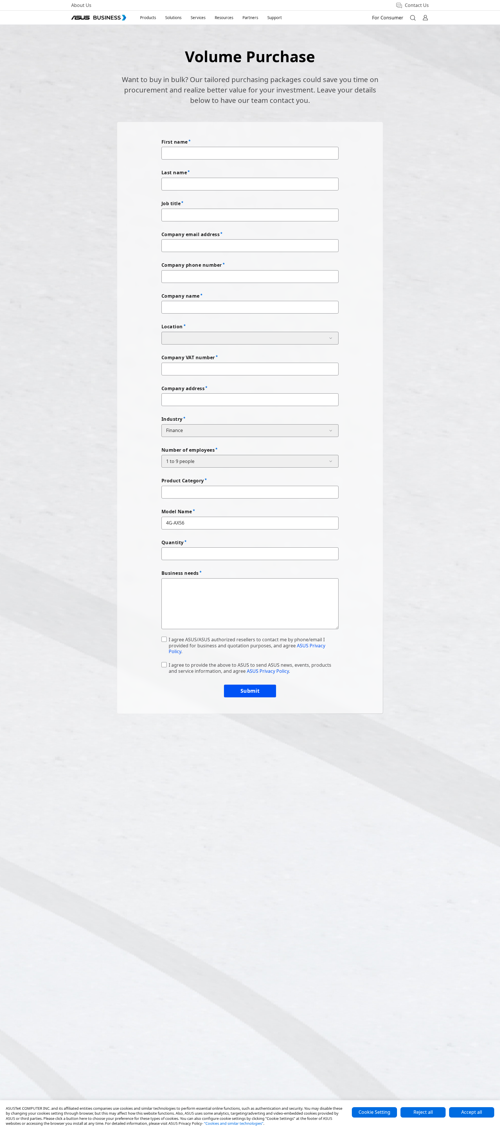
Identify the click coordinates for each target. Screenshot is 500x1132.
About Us (81, 5)
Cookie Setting (374, 1112)
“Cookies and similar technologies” (233, 1123)
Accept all (471, 1112)
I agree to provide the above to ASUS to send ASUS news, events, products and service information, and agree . (250, 668)
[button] (412, 18)
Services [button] (198, 17)
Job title (171, 203)
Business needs (180, 573)
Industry (172, 419)
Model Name (176, 511)
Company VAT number (188, 357)
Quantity (172, 542)
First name (174, 142)
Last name (174, 172)
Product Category (182, 480)
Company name (180, 296)
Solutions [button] (173, 17)
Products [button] (148, 17)
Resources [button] (224, 17)
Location (172, 326)
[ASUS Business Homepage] (98, 18)
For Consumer (387, 17)
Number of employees (188, 450)
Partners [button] (250, 17)
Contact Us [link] (417, 5)
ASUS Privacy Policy (268, 671)
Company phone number (191, 265)
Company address (183, 388)
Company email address (190, 234)
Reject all (423, 1112)
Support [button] (274, 17)
